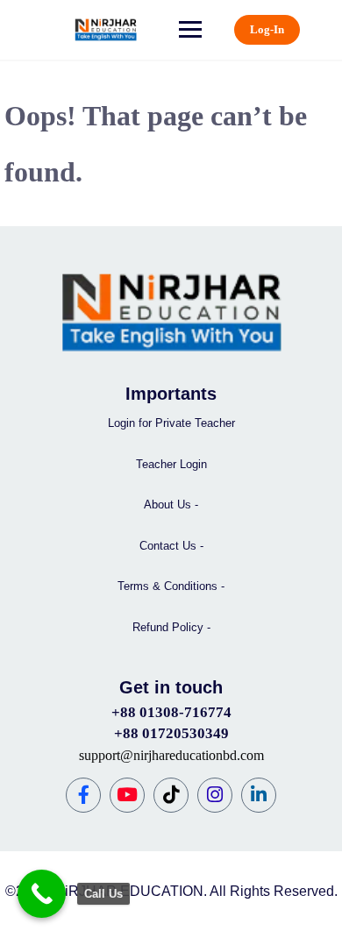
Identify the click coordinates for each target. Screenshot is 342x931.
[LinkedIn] (258, 795)
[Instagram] (214, 795)
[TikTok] (171, 795)
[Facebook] (83, 795)
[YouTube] (127, 795)
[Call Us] (42, 894)
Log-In (267, 29)
